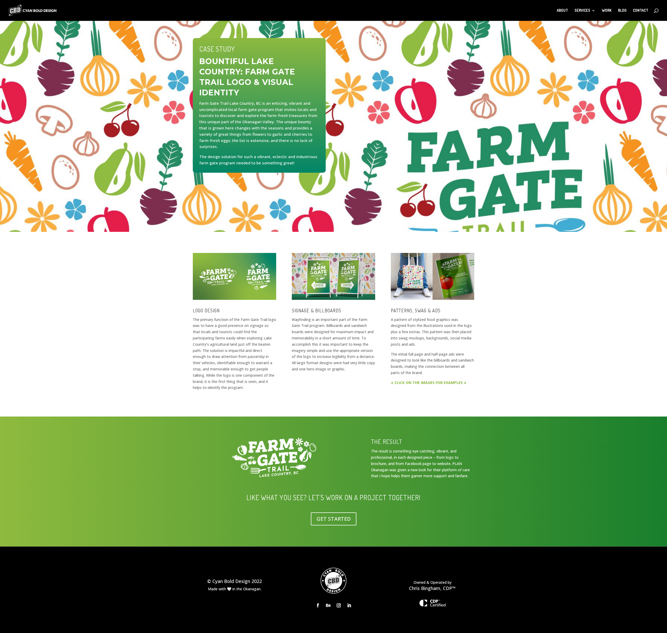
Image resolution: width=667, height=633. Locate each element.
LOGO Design (206, 310)
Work (607, 11)
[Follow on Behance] (328, 605)
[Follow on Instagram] (339, 605)
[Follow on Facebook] (318, 605)
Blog (622, 11)
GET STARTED (334, 518)
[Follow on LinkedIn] (349, 605)
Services (582, 11)
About (562, 11)
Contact (640, 11)
